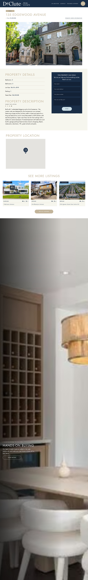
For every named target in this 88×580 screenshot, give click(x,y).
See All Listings (44, 211)
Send (66, 109)
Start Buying (12, 457)
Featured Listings (72, 3)
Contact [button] (63, 3)
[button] (83, 3)
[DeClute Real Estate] (19, 3)
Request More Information (73, 18)
